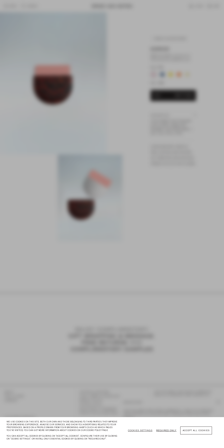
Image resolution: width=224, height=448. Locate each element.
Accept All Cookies (196, 430)
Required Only (166, 430)
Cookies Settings (140, 430)
